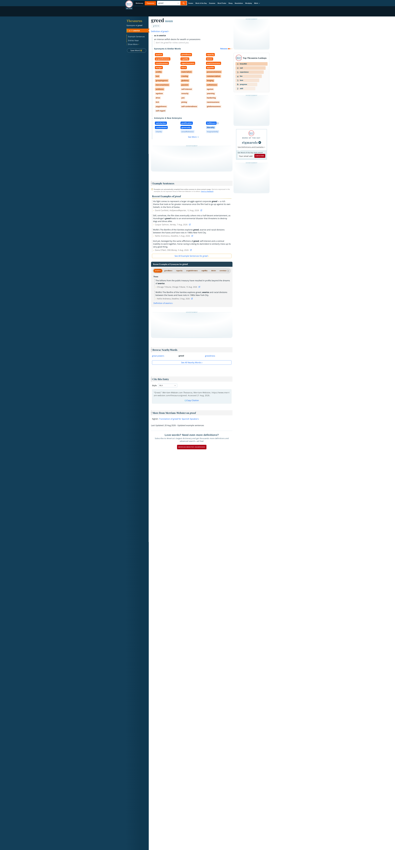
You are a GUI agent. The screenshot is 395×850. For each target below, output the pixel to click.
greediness (168, 271)
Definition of (159, 31)
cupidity (204, 271)
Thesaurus (134, 21)
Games (190, 3)
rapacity (179, 271)
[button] (257, 3)
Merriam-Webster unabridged (191, 447)
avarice (158, 271)
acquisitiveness (192, 271)
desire (213, 271)
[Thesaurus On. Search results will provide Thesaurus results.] (145, 3)
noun (169, 21)
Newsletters (239, 3)
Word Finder (222, 3)
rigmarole (250, 142)
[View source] (201, 210)
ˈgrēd (155, 25)
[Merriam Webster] (251, 133)
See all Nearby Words (191, 362)
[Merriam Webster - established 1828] (129, 2)
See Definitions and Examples (251, 147)
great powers (158, 355)
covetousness (224, 271)
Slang (230, 3)
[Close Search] (178, 3)
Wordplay (248, 3)
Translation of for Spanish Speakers (179, 419)
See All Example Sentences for (191, 256)
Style (154, 385)
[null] (259, 142)
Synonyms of (134, 25)
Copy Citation (192, 400)
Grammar (212, 3)
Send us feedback (207, 191)
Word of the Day (201, 3)
